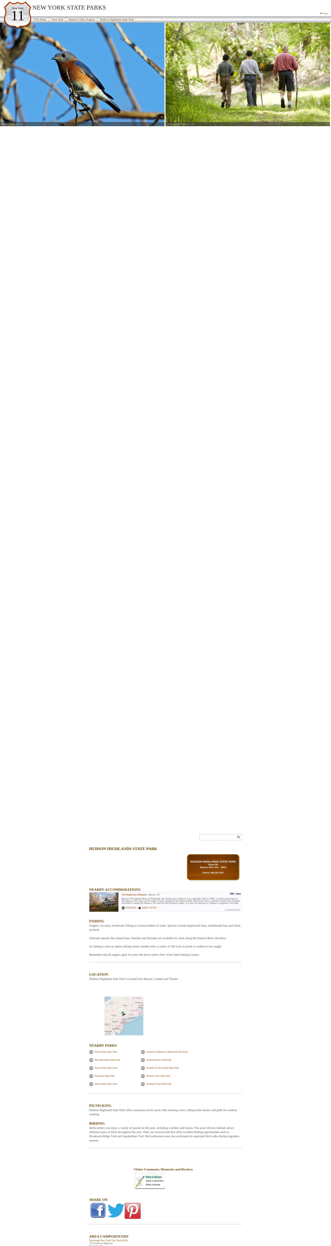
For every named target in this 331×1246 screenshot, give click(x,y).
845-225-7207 (217, 872)
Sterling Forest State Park (158, 1083)
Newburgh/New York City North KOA (108, 1240)
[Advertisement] (118, 838)
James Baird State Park (106, 1083)
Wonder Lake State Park (158, 1075)
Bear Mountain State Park (107, 1059)
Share (325, 13)
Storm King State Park (106, 1051)
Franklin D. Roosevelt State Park (162, 1067)
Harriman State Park (105, 1075)
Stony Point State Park (106, 1067)
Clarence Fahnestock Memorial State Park (167, 1051)
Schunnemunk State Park (158, 1059)
